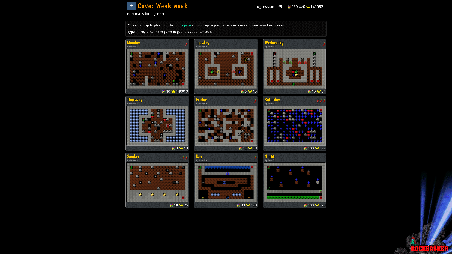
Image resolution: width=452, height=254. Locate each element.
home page (182, 25)
